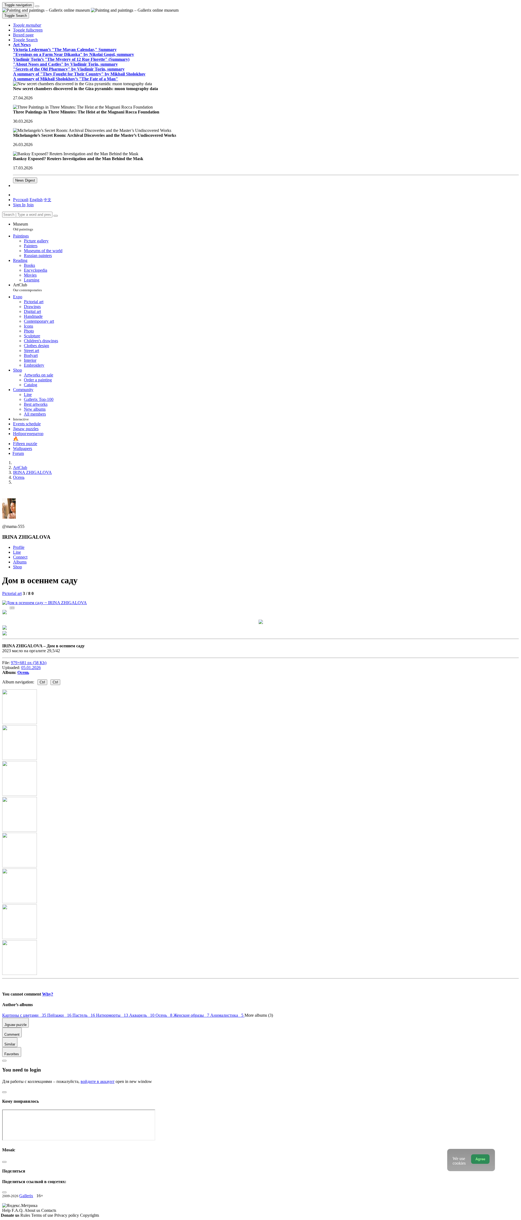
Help (7, 1210)
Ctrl (42, 682)
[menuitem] (47, 199)
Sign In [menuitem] (19, 204)
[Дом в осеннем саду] (44, 602)
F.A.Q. (18, 1210)
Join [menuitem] (30, 204)
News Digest (25, 180)
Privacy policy (67, 1215)
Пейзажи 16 (59, 1015)
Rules (25, 1215)
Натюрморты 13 (112, 1015)
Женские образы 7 (191, 1015)
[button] (27, 25)
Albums (20, 562)
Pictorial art (12, 593)
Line (17, 552)
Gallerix (26, 1195)
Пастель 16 (84, 1015)
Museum (23, 226)
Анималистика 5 (227, 1015)
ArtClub (27, 287)
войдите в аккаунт (98, 1081)
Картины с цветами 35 (24, 1015)
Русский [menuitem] (20, 199)
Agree (480, 1159)
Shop (17, 567)
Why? (47, 994)
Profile (18, 547)
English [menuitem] (36, 199)
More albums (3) (258, 1015)
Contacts (48, 1210)
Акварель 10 (142, 1015)
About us (32, 1210)
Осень (23, 672)
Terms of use (42, 1215)
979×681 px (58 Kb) (28, 662)
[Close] (55, 216)
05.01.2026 (31, 667)
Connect (20, 557)
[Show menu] (37, 6)
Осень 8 (164, 1015)
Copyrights (89, 1215)
